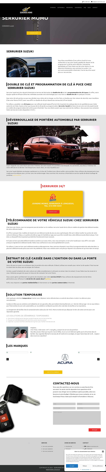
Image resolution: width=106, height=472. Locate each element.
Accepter (72, 466)
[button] (103, 451)
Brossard (68, 449)
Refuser (85, 466)
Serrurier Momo (26, 10)
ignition (48, 279)
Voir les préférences (98, 466)
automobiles (17, 175)
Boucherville (69, 446)
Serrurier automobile (48, 446)
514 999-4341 (86, 1)
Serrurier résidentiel (48, 449)
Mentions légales (85, 469)
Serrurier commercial (48, 451)
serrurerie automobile (65, 70)
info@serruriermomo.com (98, 1)
